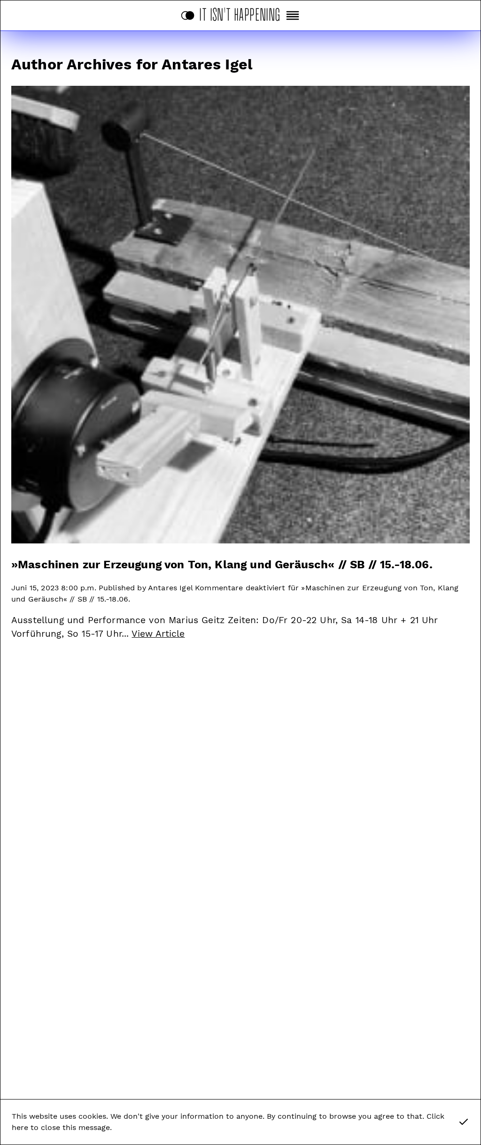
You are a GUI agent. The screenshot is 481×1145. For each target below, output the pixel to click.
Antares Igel (170, 587)
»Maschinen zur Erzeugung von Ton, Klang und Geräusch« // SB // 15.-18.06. (222, 564)
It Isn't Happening (240, 12)
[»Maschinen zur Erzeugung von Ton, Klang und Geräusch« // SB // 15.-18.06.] (240, 540)
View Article (158, 633)
